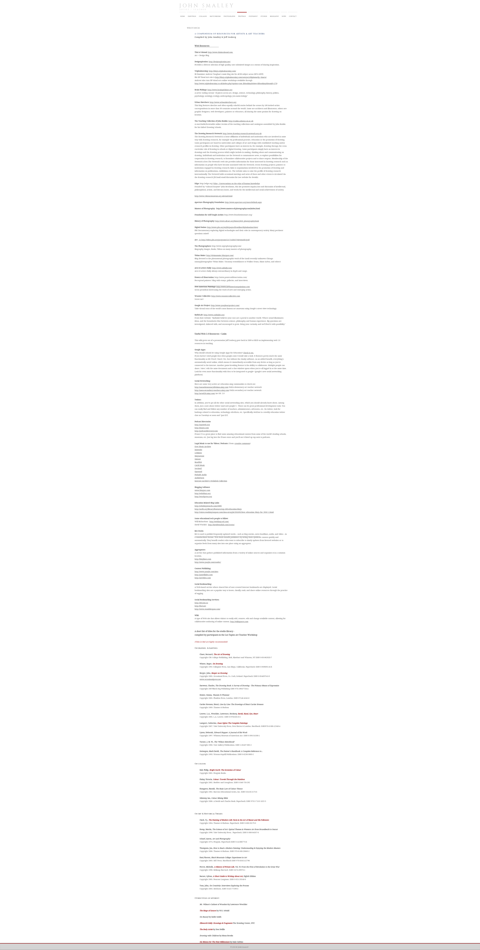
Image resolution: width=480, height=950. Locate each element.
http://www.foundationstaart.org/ (238, 215)
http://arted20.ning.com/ (205, 393)
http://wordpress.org (203, 496)
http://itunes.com (202, 428)
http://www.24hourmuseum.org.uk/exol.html (213, 196)
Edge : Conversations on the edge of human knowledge (236, 183)
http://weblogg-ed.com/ (219, 521)
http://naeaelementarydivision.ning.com (211, 387)
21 (199, 240)
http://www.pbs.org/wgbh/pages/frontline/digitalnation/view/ (232, 227)
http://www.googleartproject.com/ (225, 305)
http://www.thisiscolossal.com (220, 52)
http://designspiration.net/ (219, 62)
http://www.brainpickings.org (220, 90)
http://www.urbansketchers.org (223, 102)
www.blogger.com (202, 490)
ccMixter (198, 453)
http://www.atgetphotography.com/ (226, 246)
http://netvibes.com (203, 578)
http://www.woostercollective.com (225, 296)
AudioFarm (199, 478)
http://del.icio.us (201, 603)
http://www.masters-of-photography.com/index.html (238, 208)
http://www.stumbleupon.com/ (207, 609)
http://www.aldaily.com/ (222, 268)
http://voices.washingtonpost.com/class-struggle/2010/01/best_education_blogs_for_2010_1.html (234, 512)
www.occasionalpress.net (210, 679)
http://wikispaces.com (239, 621)
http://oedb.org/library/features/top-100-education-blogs (218, 509)
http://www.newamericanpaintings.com (233, 287)
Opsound (198, 471)
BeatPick (198, 462)
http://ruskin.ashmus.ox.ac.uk (240, 121)
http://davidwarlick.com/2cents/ (221, 525)
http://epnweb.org (202, 425)
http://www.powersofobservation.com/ (231, 277)
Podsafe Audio (201, 475)
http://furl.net (200, 606)
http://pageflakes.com (204, 575)
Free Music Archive (203, 446)
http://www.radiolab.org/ (214, 315)
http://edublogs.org (203, 493)
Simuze (198, 459)
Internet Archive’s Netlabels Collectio (210, 481)
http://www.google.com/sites (206, 571)
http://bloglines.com (203, 559)
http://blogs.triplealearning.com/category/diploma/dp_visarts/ (240, 77)
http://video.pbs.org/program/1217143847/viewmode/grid (225, 240)
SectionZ (198, 468)
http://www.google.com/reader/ (208, 562)
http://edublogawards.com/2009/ (208, 506)
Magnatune (199, 456)
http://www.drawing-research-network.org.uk (242, 133)
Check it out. (248, 353)
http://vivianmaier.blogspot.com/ (220, 255)
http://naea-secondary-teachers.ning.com (212, 390)
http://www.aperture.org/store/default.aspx (243, 202)
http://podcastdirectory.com (206, 431)
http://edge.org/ (206, 183)
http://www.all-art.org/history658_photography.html (237, 221)
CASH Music (200, 465)
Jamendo (198, 450)
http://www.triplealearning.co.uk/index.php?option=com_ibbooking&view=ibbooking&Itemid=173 (236, 83)
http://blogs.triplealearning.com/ (222, 71)
